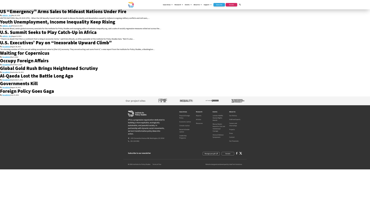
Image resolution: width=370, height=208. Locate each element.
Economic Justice (185, 122)
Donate (231, 5)
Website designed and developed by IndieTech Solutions (224, 164)
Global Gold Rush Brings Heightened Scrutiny (49, 68)
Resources (199, 123)
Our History (233, 116)
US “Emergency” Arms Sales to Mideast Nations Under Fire (63, 11)
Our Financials (234, 141)
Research (178, 5)
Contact (232, 137)
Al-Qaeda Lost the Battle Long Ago (36, 76)
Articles (198, 119)
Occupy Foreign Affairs (24, 60)
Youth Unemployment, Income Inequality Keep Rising (57, 22)
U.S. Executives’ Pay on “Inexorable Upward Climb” (56, 42)
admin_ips (6, 15)
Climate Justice (184, 126)
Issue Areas (167, 5)
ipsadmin (6, 46)
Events (187, 5)
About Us (197, 5)
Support (206, 5)
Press (231, 133)
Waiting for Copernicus (24, 53)
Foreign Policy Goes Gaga (27, 91)
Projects (232, 129)
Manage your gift (210, 154)
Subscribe (219, 5)
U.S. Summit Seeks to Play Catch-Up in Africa (48, 32)
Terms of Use (156, 164)
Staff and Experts (234, 119)
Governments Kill (19, 83)
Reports (198, 116)
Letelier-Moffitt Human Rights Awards (218, 118)
